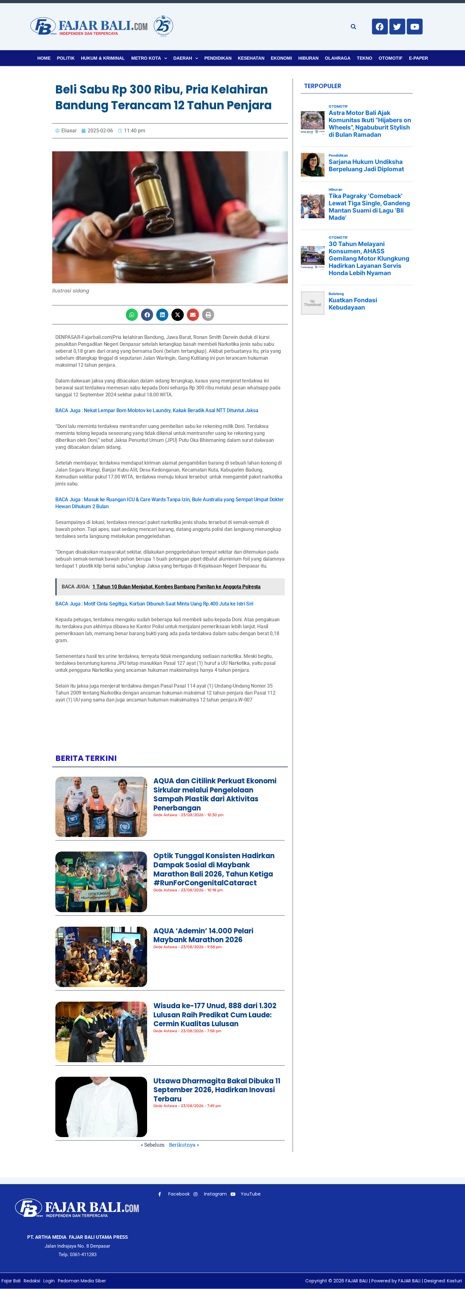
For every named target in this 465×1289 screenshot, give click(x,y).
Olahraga (337, 58)
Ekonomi (281, 58)
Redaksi (32, 1281)
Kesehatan (251, 58)
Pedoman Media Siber (82, 1281)
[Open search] (353, 26)
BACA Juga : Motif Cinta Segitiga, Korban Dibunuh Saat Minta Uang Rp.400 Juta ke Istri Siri (154, 604)
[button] (132, 315)
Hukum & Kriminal (103, 58)
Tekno (364, 58)
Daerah (182, 58)
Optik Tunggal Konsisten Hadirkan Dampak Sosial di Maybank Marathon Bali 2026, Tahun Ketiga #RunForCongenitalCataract (214, 869)
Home (44, 58)
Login (49, 1281)
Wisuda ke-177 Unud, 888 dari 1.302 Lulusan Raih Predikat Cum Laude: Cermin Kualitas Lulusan (214, 1015)
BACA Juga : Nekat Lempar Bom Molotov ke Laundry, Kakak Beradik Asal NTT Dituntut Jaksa (156, 410)
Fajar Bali (11, 1281)
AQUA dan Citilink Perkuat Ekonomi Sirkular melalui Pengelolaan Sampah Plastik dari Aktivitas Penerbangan (214, 794)
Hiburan (308, 58)
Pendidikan (218, 58)
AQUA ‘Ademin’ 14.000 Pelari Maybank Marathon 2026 (203, 935)
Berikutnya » (184, 1144)
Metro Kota (146, 58)
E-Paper (418, 58)
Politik (66, 58)
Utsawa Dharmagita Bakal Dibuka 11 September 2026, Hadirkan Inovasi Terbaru (216, 1090)
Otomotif (391, 58)
